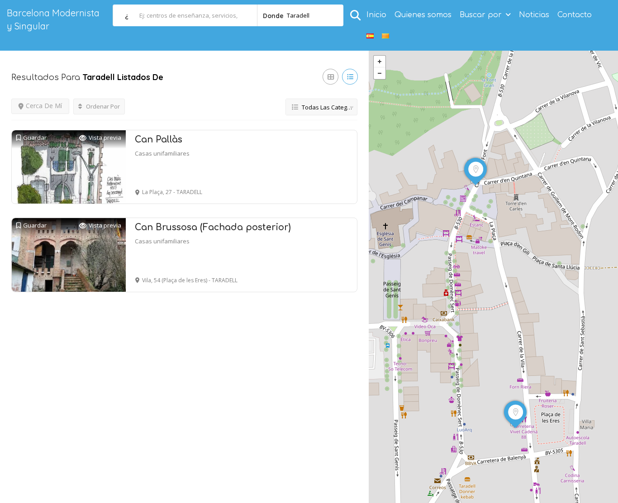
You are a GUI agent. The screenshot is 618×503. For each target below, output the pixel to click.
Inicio (376, 15)
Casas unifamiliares (162, 153)
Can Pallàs (158, 139)
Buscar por (481, 15)
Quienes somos (423, 15)
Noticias (534, 15)
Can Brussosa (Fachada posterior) (213, 227)
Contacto (574, 15)
